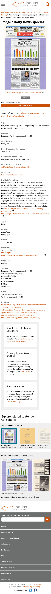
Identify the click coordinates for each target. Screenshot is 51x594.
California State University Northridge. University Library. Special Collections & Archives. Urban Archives (23, 311)
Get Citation (26, 98)
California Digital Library (31, 586)
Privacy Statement (8, 567)
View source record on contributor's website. (22, 115)
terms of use (26, 372)
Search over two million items (15, 515)
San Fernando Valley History (12, 175)
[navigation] (3, 4)
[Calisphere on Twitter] (30, 590)
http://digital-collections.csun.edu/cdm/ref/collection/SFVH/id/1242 (22, 254)
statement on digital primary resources (20, 340)
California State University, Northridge (16, 12)
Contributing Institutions (10, 538)
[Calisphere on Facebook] (35, 590)
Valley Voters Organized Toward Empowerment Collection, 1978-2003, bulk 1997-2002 (23, 306)
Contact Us (5, 579)
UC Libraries (36, 584)
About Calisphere (8, 532)
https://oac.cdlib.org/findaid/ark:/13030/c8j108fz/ (20, 317)
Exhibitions (5, 550)
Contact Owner (26, 105)
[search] (48, 4)
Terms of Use (6, 561)
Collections (5, 544)
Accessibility (6, 573)
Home (3, 526)
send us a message (14, 402)
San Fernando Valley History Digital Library (17, 315)
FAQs (3, 556)
